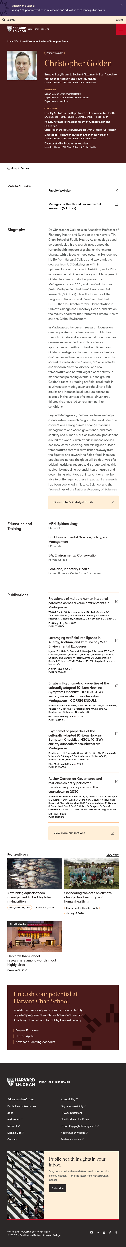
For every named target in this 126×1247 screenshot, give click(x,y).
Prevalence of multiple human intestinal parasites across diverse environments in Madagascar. (78, 602)
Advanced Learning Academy (35, 1042)
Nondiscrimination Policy (75, 1119)
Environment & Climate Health (82, 908)
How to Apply (25, 1036)
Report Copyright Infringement (78, 1126)
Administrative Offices (20, 1099)
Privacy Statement (71, 1112)
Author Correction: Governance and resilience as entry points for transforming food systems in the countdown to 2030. (75, 785)
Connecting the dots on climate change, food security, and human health (88, 897)
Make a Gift (14, 1132)
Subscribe (57, 1188)
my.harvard (13, 1119)
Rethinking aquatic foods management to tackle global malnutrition (29, 897)
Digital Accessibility (72, 1106)
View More (112, 854)
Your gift (16, 10)
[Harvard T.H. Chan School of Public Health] (38, 1082)
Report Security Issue (73, 1132)
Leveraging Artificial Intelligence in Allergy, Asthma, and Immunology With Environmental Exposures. (78, 642)
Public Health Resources (21, 1106)
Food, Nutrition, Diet (19, 907)
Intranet (12, 1126)
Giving (120, 19)
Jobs (10, 1112)
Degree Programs (27, 1030)
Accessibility (68, 1099)
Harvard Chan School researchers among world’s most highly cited (31, 960)
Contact (12, 1139)
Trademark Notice (71, 1139)
